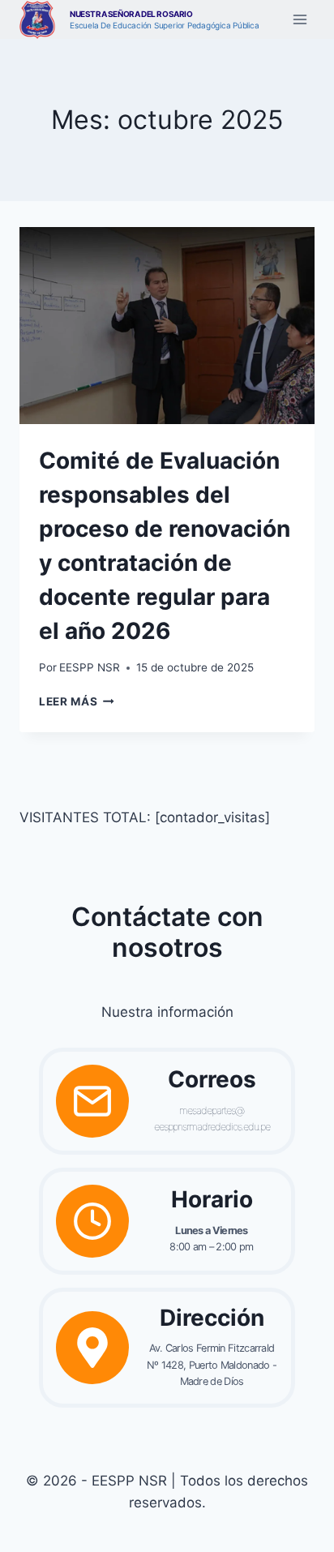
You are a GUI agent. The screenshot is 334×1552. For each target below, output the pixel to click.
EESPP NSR (89, 667)
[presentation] (167, 325)
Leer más (76, 701)
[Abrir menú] (300, 19)
